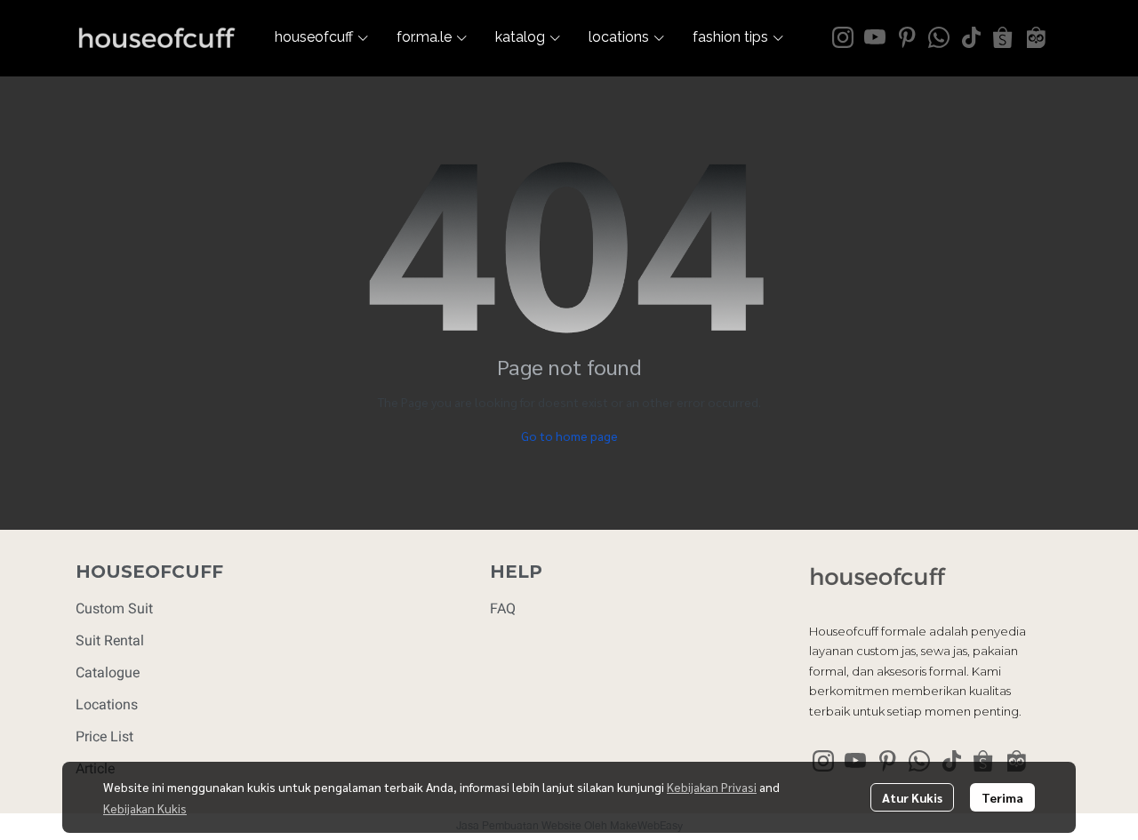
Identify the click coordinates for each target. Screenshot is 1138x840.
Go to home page (569, 436)
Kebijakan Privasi (712, 787)
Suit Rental (110, 640)
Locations (107, 704)
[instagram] (843, 37)
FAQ (503, 608)
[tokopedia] (1035, 37)
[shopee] (1003, 37)
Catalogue (108, 672)
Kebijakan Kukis (145, 808)
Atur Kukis (912, 797)
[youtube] (875, 37)
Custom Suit (114, 608)
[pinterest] (907, 37)
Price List (104, 736)
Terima (1002, 797)
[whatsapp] (939, 37)
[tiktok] (971, 37)
